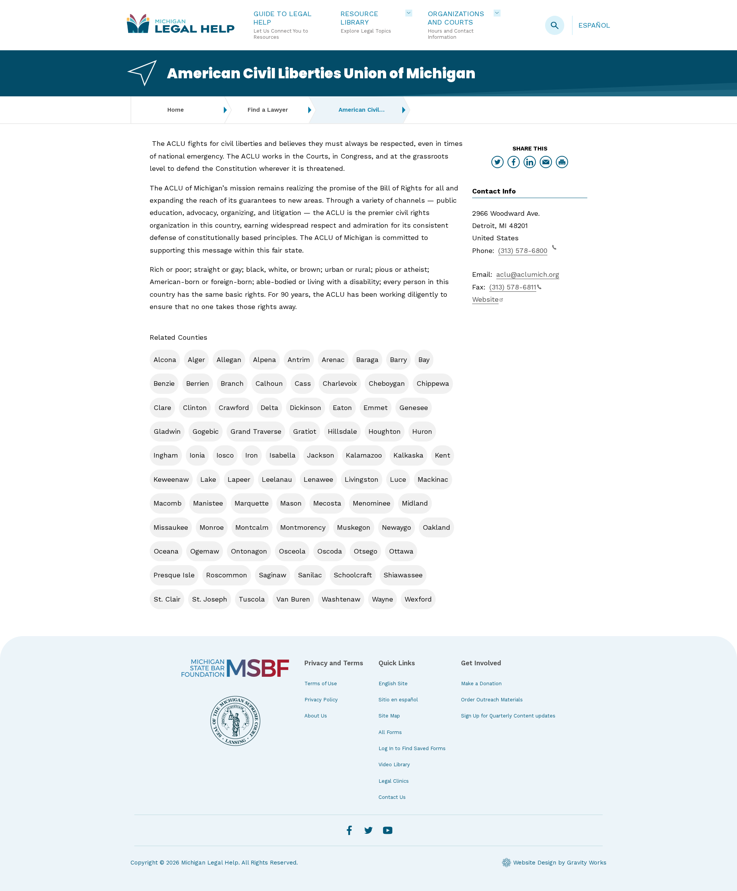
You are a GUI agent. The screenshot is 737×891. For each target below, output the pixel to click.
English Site (393, 683)
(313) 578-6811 (512, 287)
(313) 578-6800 (522, 250)
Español (594, 25)
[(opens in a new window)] (235, 668)
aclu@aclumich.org (527, 274)
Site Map (389, 716)
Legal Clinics (393, 781)
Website (485, 299)
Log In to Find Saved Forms (412, 748)
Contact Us (392, 797)
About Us (315, 716)
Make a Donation (481, 683)
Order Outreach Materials (492, 700)
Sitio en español (398, 700)
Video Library (394, 764)
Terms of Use (320, 683)
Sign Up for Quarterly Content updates (508, 716)
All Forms (390, 732)
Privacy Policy (321, 700)
